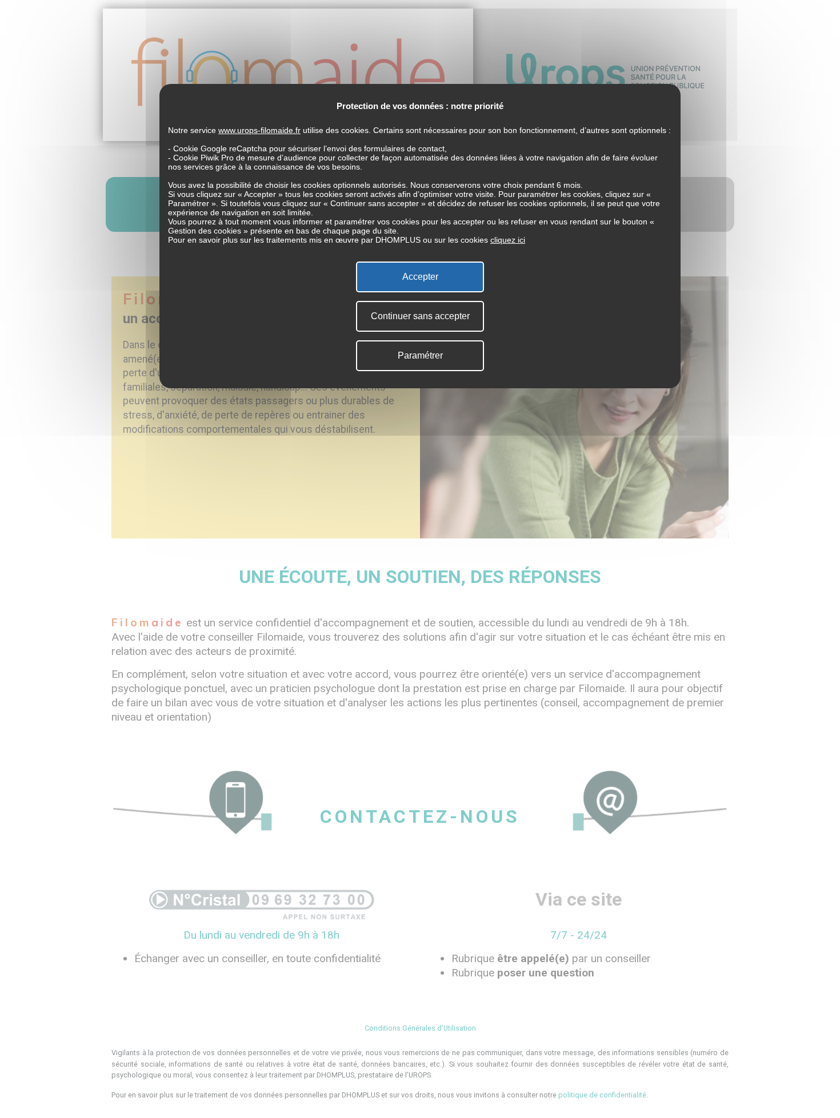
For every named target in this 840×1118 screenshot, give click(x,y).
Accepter (420, 276)
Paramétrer (420, 355)
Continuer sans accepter (420, 316)
